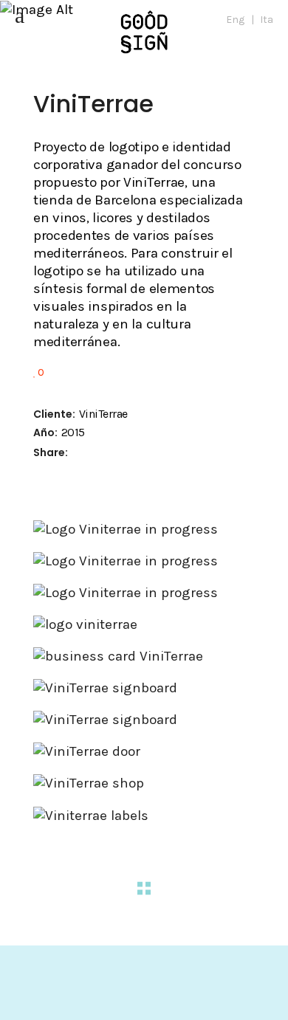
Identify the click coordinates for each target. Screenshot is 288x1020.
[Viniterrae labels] (144, 815)
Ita (266, 19)
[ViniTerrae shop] (144, 783)
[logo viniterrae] (144, 624)
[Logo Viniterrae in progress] (144, 529)
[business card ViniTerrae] (144, 656)
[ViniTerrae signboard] (144, 688)
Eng (235, 19)
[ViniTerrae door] (144, 751)
